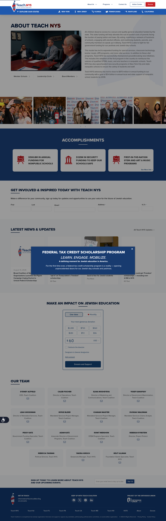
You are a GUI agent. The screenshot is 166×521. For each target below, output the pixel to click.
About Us (91, 4)
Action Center (137, 4)
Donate (150, 4)
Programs (106, 4)
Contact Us (123, 4)
